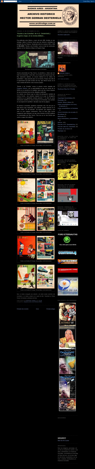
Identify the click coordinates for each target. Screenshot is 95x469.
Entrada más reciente (22, 309)
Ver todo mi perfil (63, 78)
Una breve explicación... (64, 34)
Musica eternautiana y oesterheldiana (68, 118)
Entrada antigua (50, 309)
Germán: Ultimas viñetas (64, 102)
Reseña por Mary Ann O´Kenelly (66, 89)
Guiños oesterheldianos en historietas (68, 108)
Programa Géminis (22, 88)
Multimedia (61, 116)
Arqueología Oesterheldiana (33, 301)
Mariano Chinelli (65, 73)
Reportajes (60, 131)
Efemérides (61, 100)
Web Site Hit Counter (63, 440)
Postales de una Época (64, 128)
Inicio (37, 309)
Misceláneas (61, 114)
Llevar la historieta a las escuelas (67, 112)
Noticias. (60, 122)
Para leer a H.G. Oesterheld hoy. (66, 124)
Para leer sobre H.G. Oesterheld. (66, 126)
